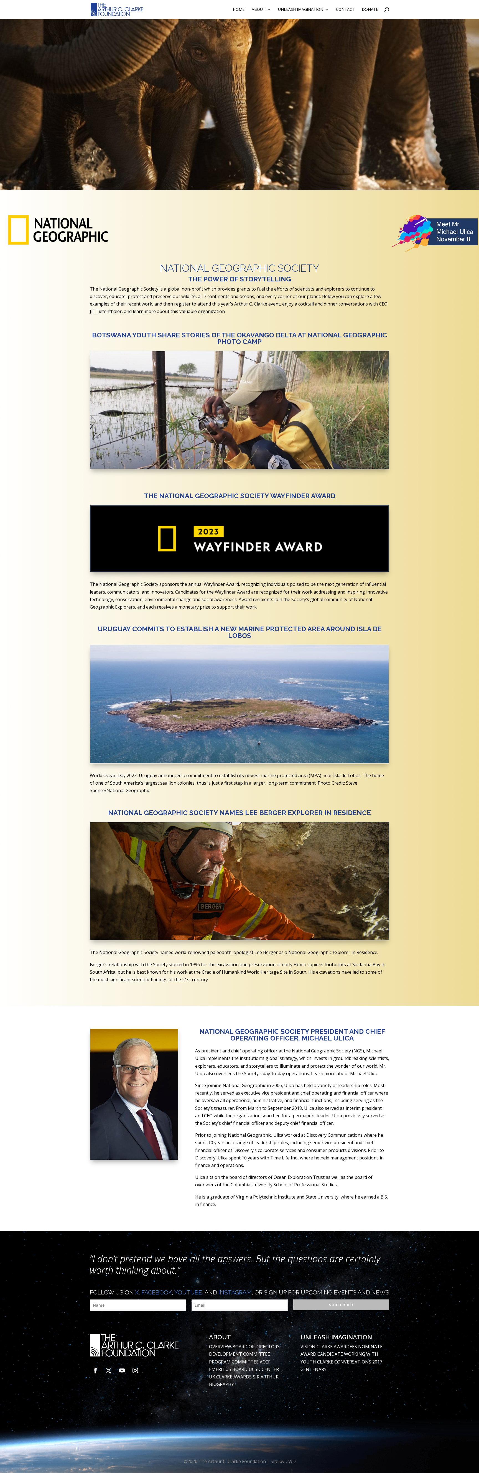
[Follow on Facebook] (95, 1370)
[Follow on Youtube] (122, 1370)
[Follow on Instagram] (135, 1370)
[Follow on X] (108, 1370)
